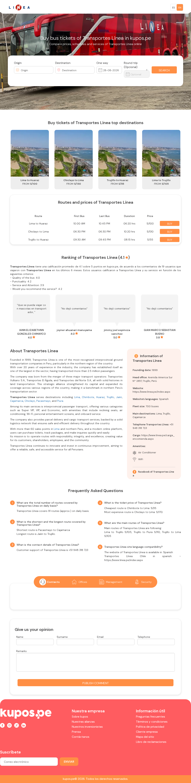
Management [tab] (114, 582)
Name (19, 637)
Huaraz (100, 397)
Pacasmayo (43, 401)
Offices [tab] (83, 582)
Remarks (21, 651)
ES (173, 7)
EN (179, 7)
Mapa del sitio (145, 737)
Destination (63, 63)
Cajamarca (16, 401)
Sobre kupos (80, 717)
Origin (18, 63)
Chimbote (88, 397)
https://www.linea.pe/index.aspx (151, 391)
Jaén (119, 397)
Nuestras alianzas (83, 722)
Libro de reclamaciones (151, 742)
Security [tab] (146, 582)
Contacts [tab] (53, 582)
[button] (33, 70)
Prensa (76, 732)
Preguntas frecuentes (150, 717)
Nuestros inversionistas (87, 727)
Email (100, 637)
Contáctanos (80, 737)
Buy (169, 223)
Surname (62, 637)
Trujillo (110, 397)
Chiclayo (30, 401)
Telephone (143, 637)
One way (102, 63)
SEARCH (164, 70)
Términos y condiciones (151, 722)
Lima (77, 397)
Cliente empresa (147, 732)
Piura (60, 401)
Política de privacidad (150, 727)
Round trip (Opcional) (131, 65)
